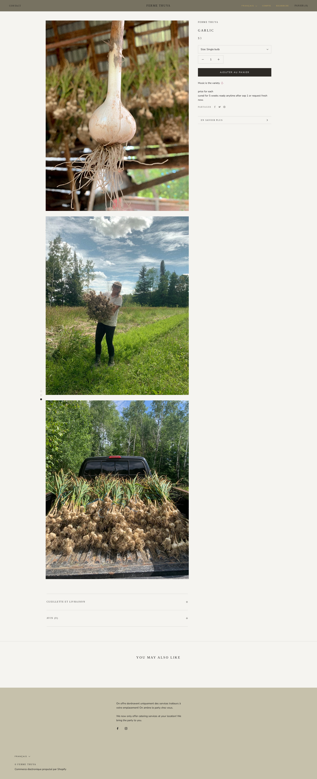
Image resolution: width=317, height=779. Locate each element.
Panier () (301, 5)
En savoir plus (212, 120)
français (248, 6)
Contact (15, 6)
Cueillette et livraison (66, 601)
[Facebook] (215, 107)
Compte (266, 6)
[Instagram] (126, 728)
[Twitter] (219, 107)
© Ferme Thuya (25, 764)
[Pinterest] (224, 107)
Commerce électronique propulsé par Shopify (40, 769)
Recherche (282, 6)
